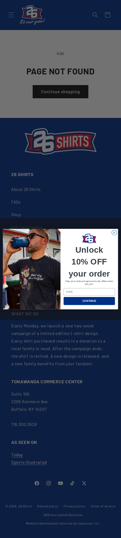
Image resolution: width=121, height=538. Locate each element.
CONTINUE (89, 300)
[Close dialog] (114, 232)
